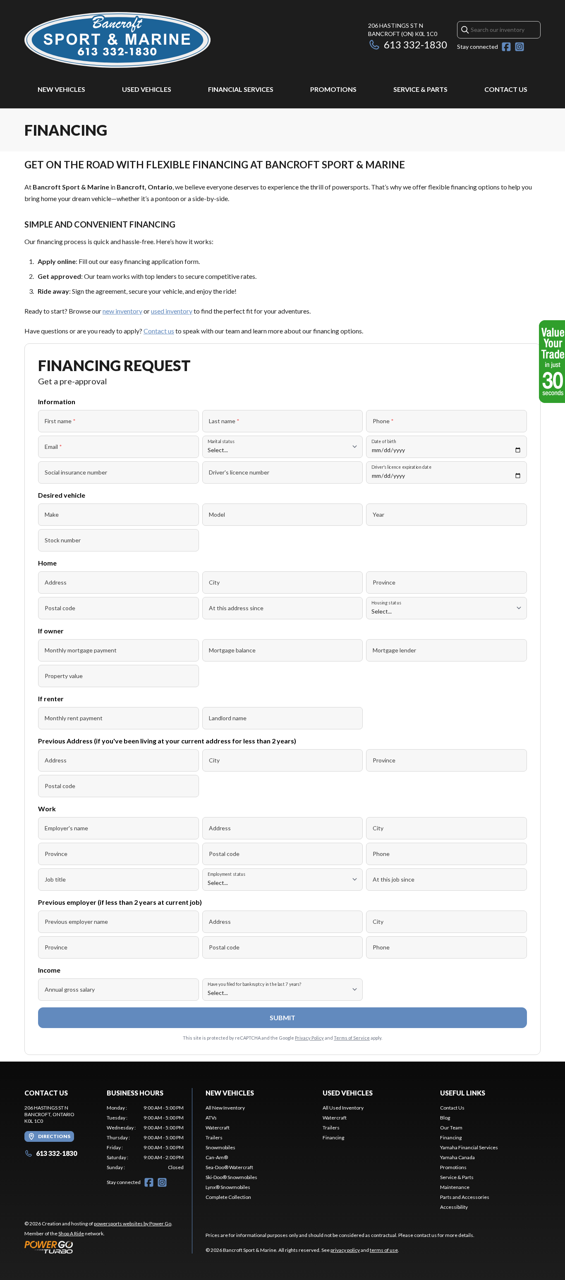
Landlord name (228, 717)
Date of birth (383, 441)
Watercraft (218, 1127)
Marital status (221, 441)
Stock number (63, 540)
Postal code (60, 607)
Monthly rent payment (74, 717)
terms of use (384, 1250)
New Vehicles (61, 89)
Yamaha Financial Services (469, 1147)
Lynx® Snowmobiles (228, 1187)
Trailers (214, 1137)
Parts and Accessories (464, 1197)
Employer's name (66, 828)
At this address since (236, 607)
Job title (55, 879)
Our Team (451, 1127)
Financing (333, 1137)
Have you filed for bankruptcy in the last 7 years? (255, 984)
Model (217, 514)
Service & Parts (420, 89)
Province (384, 582)
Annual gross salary (70, 989)
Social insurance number (76, 472)
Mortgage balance (232, 650)
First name (60, 420)
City (214, 582)
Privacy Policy (309, 1037)
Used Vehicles (146, 89)
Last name (224, 420)
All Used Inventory (343, 1108)
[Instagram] (519, 47)
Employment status (227, 874)
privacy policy (345, 1250)
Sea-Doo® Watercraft (229, 1167)
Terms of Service (352, 1037)
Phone (383, 420)
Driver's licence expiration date (401, 467)
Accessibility (454, 1207)
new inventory (122, 311)
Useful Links (462, 1093)
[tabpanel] (145, 1138)
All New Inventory (225, 1108)
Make (52, 514)
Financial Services (240, 89)
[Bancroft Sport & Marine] (117, 40)
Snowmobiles (220, 1147)
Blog (445, 1118)
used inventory (171, 311)
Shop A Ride (71, 1233)
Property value (64, 675)
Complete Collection (228, 1197)
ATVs (211, 1118)
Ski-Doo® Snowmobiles (231, 1177)
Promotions (333, 89)
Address (56, 582)
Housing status (386, 602)
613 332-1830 (415, 44)
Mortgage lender (394, 650)
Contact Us (505, 89)
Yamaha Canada (457, 1157)
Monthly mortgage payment (81, 650)
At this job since (393, 879)
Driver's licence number (239, 472)
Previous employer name (76, 921)
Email (53, 446)
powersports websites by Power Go (132, 1223)
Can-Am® (217, 1157)
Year (378, 514)
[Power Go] (98, 1247)
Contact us (159, 331)
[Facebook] (506, 47)
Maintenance (454, 1187)
